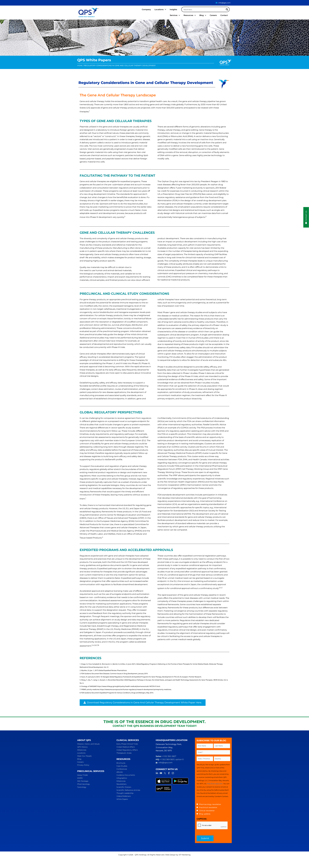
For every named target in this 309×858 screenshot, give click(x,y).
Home (79, 65)
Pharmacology (83, 784)
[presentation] (212, 825)
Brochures (120, 763)
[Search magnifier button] (227, 9)
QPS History (82, 747)
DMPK (80, 778)
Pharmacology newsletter (210, 804)
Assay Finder (82, 775)
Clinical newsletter (207, 811)
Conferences (121, 769)
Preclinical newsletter (208, 807)
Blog (79, 759)
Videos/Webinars (123, 796)
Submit (205, 838)
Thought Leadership (124, 793)
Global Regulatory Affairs (127, 750)
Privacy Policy (83, 765)
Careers (80, 762)
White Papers (122, 799)
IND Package (82, 781)
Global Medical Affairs (125, 747)
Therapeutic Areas (124, 753)
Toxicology (81, 787)
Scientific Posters (123, 787)
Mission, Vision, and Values (88, 744)
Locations (81, 753)
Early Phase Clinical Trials (127, 744)
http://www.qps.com (215, 784)
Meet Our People (84, 756)
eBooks (119, 772)
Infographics (121, 778)
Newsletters (121, 784)
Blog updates (204, 814)
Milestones (81, 750)
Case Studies (121, 766)
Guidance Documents (125, 775)
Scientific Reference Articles (128, 790)
